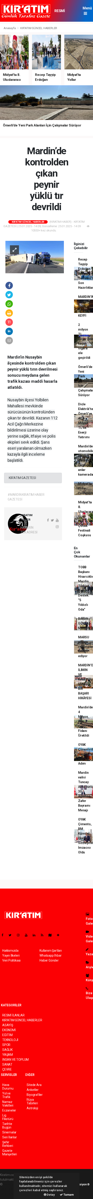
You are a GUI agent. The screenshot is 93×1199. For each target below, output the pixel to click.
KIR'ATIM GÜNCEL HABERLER (38, 28)
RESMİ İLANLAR (61, 13)
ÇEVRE (7, 1069)
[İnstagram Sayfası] (20, 935)
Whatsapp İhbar (50, 955)
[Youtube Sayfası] (28, 935)
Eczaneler (9, 1110)
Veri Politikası (11, 960)
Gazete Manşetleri (9, 1152)
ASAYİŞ (7, 1025)
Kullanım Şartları (51, 950)
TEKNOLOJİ (10, 1040)
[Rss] (44, 935)
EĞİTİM (7, 1035)
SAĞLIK (7, 1050)
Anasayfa (10, 28)
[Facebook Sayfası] (4, 935)
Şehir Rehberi (7, 1144)
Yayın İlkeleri (10, 955)
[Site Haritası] (52, 935)
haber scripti (8, 1189)
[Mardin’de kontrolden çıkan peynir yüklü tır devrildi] (34, 257)
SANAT (7, 1064)
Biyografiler (35, 1094)
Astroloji (32, 1108)
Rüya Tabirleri (32, 1101)
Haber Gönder (49, 960)
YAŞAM (7, 1054)
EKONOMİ (9, 1030)
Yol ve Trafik (6, 1095)
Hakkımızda (10, 950)
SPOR (6, 1045)
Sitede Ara (34, 1085)
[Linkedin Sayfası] (36, 935)
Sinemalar (9, 1132)
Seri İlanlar (9, 1137)
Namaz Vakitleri (7, 1103)
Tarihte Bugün (7, 1125)
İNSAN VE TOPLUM (15, 1059)
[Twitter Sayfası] (12, 935)
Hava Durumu (8, 1086)
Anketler (32, 1090)
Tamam (68, 1194)
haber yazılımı (13, 1184)
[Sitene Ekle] (60, 935)
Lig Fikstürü (7, 1117)
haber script (8, 1193)
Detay (50, 1194)
